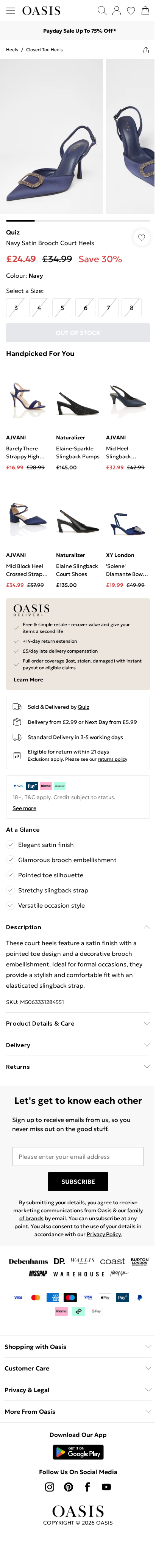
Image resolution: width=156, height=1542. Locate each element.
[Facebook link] (87, 1487)
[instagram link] (49, 1487)
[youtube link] (106, 1487)
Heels (12, 49)
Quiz (13, 232)
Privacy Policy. (104, 1234)
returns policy (112, 759)
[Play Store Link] (78, 1452)
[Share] (146, 50)
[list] (78, 140)
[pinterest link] (68, 1487)
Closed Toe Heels (44, 49)
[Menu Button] (10, 10)
